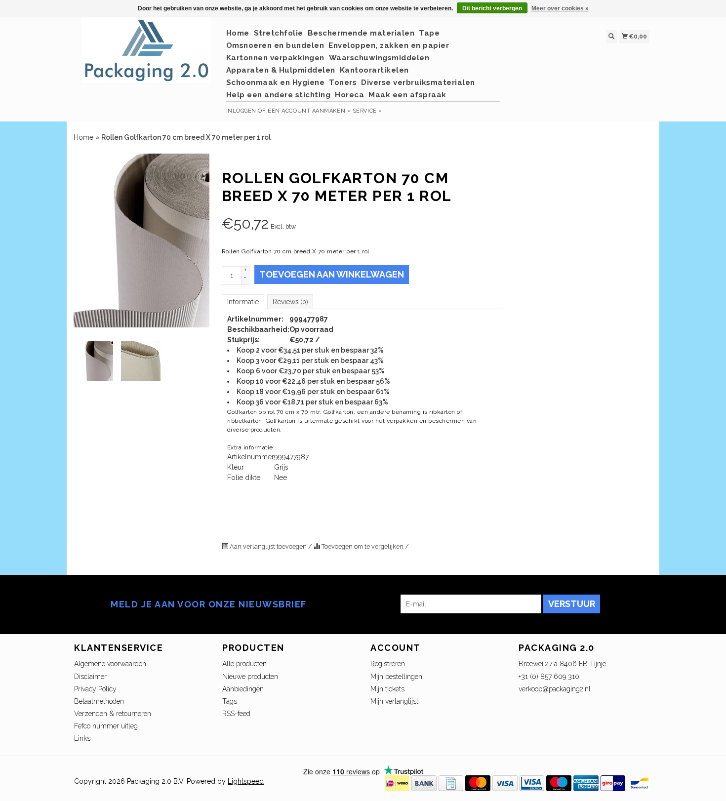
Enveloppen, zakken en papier (388, 45)
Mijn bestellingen (396, 677)
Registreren (387, 664)
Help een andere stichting (278, 94)
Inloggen (241, 111)
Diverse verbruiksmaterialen (418, 82)
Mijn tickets (387, 689)
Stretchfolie (278, 33)
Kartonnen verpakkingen (275, 57)
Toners (343, 82)
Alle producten (244, 664)
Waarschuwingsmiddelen (379, 57)
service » (367, 111)
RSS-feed (236, 714)
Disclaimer (90, 677)
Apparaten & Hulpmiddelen (280, 70)
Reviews (290, 302)
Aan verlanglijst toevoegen (268, 546)
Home (237, 33)
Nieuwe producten (250, 677)
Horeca (349, 94)
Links (82, 738)
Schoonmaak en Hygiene (275, 82)
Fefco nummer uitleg (106, 726)
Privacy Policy (95, 689)
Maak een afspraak (407, 94)
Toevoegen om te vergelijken (362, 546)
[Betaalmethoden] (397, 782)
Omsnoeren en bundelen (275, 45)
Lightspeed (246, 781)
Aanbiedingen (243, 689)
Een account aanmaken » (309, 111)
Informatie (243, 302)
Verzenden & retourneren (112, 714)
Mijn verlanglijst (394, 701)
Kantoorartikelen (374, 70)
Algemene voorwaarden (110, 664)
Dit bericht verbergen (492, 8)
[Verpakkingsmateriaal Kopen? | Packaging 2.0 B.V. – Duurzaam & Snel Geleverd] (146, 55)
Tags (229, 701)
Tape (429, 33)
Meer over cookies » (560, 8)
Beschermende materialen (361, 33)
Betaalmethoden (99, 701)
